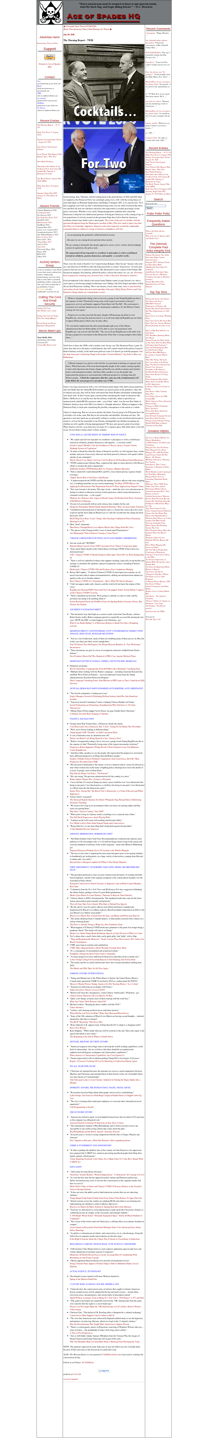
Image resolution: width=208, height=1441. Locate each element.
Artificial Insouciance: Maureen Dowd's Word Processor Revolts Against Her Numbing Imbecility (158, 498)
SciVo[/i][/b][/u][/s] (153, 52)
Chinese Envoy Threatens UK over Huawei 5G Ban (91, 995)
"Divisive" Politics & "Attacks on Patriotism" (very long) (158, 602)
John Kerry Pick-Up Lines (155, 418)
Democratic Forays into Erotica (157, 298)
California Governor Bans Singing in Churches (89, 713)
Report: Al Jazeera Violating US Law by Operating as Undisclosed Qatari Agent (103, 1061)
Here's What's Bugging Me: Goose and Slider (156, 546)
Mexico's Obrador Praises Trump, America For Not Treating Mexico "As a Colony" (104, 983)
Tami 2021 (41, 246)
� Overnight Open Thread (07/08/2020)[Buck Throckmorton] (79, 28)
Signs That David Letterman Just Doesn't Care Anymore (158, 365)
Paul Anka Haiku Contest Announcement (155, 258)
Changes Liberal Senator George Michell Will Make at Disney (158, 421)
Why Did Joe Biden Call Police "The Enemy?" (89, 773)
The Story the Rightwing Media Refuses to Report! (157, 568)
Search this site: (151, 203)
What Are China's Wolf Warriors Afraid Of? (88, 1001)
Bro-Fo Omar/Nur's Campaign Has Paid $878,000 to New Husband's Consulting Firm (105, 668)
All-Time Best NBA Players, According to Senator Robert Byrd (156, 354)
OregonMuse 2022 (44, 242)
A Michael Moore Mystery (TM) (158, 581)
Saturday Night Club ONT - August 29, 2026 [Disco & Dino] (47, 195)
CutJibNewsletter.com (111, 1354)
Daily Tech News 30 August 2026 (158, 189)
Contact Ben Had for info (46, 345)
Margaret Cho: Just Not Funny (157, 447)
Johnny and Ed (151, 123)
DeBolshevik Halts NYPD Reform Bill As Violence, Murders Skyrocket (100, 468)
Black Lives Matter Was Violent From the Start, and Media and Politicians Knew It (105, 915)
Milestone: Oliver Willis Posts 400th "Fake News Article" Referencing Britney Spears (157, 486)
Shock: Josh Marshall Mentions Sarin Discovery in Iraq (158, 516)
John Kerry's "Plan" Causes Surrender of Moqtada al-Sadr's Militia (157, 466)
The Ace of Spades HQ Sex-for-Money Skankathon (158, 438)
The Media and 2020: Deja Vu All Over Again (89, 968)
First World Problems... (46, 161)
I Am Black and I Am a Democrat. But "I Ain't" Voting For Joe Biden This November (105, 726)
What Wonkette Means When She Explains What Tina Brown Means (158, 532)
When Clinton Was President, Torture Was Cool (156, 526)
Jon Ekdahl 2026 (43, 212)
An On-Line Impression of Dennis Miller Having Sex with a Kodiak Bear (158, 562)
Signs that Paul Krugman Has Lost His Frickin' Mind (157, 348)
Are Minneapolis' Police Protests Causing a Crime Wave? (94, 533)
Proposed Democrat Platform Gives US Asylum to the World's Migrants (99, 850)
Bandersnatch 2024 (44, 222)
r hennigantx (150, 33)
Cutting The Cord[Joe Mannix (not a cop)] (46, 309)
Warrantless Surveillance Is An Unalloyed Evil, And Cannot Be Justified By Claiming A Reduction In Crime (49, 170)
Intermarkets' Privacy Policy (47, 43)
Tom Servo (150, 62)
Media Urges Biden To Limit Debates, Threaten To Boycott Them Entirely (101, 895)
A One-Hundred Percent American (84, 828)
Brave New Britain (78, 1027)
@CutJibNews (88, 1362)
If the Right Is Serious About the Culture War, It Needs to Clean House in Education (105, 1238)
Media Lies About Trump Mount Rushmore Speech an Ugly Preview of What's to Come (106, 933)
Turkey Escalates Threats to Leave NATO (87, 989)
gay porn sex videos (153, 101)
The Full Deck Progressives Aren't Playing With (90, 817)
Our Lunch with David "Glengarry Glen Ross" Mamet (157, 572)
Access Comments (71, 1379)
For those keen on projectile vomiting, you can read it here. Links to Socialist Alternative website (103, 274)
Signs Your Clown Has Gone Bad (158, 320)
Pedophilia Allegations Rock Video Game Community (92, 953)
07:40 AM (77, 1374)
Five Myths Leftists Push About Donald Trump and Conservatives (97, 823)
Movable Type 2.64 (153, 619)
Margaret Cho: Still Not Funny (157, 452)
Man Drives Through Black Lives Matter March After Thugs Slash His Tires (101, 527)
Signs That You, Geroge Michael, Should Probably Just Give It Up (158, 324)
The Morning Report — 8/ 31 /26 (158, 152)
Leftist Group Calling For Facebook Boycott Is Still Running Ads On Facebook (102, 959)
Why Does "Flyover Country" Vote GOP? (87, 811)
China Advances (77, 1007)
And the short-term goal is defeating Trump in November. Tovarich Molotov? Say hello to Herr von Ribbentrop (103, 354)
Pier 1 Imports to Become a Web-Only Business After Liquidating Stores (100, 1140)
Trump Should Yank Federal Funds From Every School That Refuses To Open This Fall (106, 1198)
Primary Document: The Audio (157, 255)
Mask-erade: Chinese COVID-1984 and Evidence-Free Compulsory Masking (101, 569)
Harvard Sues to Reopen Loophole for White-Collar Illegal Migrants (98, 862)
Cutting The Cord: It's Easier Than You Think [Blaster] (47, 317)
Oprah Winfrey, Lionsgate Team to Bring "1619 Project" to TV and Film (107, 1297)
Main (85, 29)
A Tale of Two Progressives (81, 1332)
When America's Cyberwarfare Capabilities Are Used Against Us (97, 1055)
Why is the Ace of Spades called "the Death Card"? (158, 237)
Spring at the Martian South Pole (83, 1279)
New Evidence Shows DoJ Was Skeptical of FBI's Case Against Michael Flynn (103, 656)
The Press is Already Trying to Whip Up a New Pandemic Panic (96, 924)
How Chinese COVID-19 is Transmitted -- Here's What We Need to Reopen (101, 580)
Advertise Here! (50, 37)
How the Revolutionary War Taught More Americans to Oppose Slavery (99, 1324)
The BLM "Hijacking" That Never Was (86, 1021)
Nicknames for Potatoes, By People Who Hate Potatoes (158, 307)
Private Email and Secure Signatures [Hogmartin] (46, 324)
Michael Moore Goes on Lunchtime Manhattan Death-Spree (157, 479)
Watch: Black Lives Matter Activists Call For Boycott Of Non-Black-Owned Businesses (107, 459)
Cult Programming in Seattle (82, 1107)
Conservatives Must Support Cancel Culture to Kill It (92, 1315)
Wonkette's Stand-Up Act (155, 537)
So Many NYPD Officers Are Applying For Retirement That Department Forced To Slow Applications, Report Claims (107, 485)
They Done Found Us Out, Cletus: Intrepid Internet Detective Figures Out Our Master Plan (158, 510)
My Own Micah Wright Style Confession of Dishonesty (157, 550)
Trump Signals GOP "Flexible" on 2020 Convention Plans (93, 732)
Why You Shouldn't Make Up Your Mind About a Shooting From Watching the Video (105, 1341)
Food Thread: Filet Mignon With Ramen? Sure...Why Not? (49, 155)
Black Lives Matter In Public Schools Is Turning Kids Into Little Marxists (100, 1206)
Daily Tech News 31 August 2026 (158, 155)
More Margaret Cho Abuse (156, 450)
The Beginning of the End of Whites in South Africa (91, 1036)
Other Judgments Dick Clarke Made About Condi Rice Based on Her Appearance (157, 381)
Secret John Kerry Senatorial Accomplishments (156, 412)
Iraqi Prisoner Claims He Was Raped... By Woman (157, 455)
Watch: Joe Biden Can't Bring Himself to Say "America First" (96, 738)
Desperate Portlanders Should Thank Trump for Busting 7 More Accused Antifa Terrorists (107, 506)
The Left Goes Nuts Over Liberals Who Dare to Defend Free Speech (98, 903)
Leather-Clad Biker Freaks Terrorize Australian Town (155, 521)
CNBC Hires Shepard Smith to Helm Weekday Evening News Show (98, 947)
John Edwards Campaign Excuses (158, 415)
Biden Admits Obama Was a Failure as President (90, 779)
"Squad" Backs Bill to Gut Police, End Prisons (89, 477)
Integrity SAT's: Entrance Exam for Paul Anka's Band (157, 263)
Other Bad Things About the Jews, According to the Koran (157, 360)
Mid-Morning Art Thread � (100, 29)
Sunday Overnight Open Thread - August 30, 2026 (49, 140)
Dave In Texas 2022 (44, 237)
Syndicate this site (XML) (155, 611)
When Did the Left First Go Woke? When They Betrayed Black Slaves (99, 1013)
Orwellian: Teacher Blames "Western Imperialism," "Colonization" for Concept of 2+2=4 (107, 1174)
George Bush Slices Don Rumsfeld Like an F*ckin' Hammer (155, 284)
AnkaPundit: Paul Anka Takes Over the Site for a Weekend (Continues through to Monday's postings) (158, 275)
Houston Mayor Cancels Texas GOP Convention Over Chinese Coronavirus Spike (103, 545)
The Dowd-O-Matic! (153, 584)
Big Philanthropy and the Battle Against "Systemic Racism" (95, 1131)
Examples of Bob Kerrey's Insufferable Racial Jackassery (157, 370)
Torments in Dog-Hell (154, 425)
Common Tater (151, 137)
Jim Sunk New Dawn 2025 (47, 217)
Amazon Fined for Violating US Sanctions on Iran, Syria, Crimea (97, 1122)
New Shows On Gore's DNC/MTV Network (154, 302)
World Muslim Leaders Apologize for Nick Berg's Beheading (158, 472)
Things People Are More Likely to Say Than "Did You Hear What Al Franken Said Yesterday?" (158, 342)
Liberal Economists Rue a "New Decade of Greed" (157, 492)
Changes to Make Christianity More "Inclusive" (157, 407)
